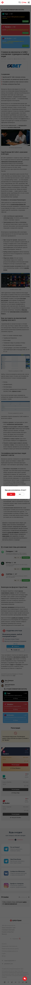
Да (11, 494)
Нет (20, 494)
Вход (24, 2)
